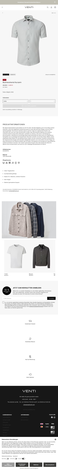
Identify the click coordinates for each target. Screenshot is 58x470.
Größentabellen (6, 417)
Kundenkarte (6, 427)
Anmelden (51, 298)
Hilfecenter (5, 422)
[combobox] (15, 101)
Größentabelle (6, 97)
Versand (5, 432)
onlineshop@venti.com (14, 190)
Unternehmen (24, 417)
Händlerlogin (6, 430)
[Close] (54, 2)
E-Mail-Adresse (7, 298)
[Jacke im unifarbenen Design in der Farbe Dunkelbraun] (41, 256)
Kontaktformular (7, 425)
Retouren (5, 435)
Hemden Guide (6, 419)
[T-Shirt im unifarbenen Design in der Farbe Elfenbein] (16, 256)
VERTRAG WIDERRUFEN (29, 409)
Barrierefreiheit (24, 419)
